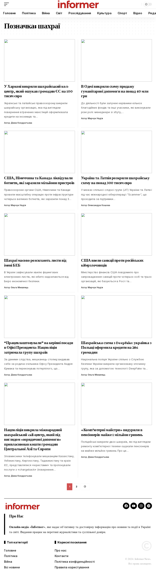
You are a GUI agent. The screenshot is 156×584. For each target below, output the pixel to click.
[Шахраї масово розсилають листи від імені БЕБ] (39, 234)
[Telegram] (148, 506)
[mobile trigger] (7, 4)
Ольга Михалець (19, 287)
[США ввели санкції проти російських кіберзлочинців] (116, 234)
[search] (137, 4)
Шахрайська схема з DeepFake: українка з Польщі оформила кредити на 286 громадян (116, 347)
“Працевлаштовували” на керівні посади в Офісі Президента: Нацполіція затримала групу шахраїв (38, 347)
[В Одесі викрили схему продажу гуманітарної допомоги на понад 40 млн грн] (116, 60)
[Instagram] (141, 506)
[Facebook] (126, 506)
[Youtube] (133, 506)
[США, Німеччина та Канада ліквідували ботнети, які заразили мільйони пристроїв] (39, 152)
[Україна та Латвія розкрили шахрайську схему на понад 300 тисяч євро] (116, 152)
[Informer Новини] (78, 4)
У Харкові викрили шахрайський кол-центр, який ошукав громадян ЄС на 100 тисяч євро (38, 91)
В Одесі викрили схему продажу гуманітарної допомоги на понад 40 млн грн (114, 91)
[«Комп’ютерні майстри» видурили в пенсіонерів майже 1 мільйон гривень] (116, 404)
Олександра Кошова (99, 205)
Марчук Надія (95, 118)
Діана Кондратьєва (21, 123)
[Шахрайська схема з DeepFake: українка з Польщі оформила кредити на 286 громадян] (116, 316)
